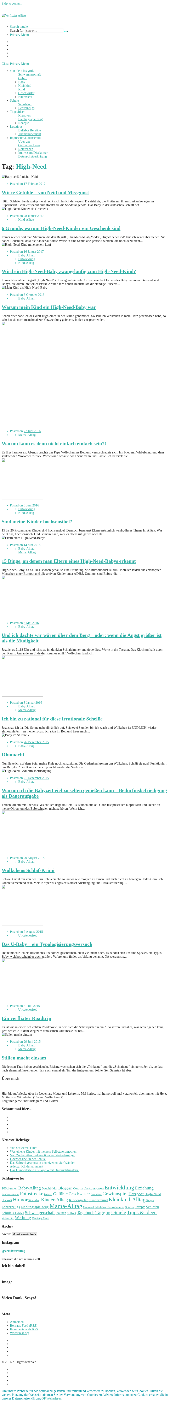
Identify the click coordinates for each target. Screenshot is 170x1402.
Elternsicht (25, 97)
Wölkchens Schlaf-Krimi (28, 870)
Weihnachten (8, 1218)
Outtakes (129, 1207)
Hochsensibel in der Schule (28, 1159)
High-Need (152, 1194)
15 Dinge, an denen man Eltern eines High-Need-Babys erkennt (69, 561)
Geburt (22, 78)
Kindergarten (79, 1200)
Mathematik (89, 1207)
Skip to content (11, 3)
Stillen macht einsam (24, 1058)
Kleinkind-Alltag (127, 1199)
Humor (20, 1199)
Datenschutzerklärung (32, 156)
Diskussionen (94, 1188)
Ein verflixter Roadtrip (26, 1018)
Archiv (6, 1234)
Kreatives (24, 115)
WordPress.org (19, 1333)
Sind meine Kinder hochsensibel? (37, 521)
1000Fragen (9, 1188)
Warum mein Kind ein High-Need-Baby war (49, 307)
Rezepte (23, 123)
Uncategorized (27, 935)
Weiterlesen (54, 1398)
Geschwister (26, 93)
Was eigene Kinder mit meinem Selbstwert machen (43, 1151)
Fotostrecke (31, 1193)
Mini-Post (101, 1207)
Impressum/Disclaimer (32, 152)
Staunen (61, 1213)
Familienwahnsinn (10, 1194)
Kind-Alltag (26, 219)
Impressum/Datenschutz (25, 137)
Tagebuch (86, 1212)
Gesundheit (96, 1194)
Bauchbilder (49, 1188)
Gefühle (60, 1193)
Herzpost (136, 1194)
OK (43, 1398)
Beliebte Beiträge (29, 130)
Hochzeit (7, 1200)
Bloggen (65, 1188)
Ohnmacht (13, 754)
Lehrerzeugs (26, 108)
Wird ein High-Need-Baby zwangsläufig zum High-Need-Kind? (69, 271)
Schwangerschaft (29, 74)
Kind (21, 89)
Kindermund (98, 1200)
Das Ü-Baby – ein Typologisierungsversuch (47, 944)
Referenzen (25, 149)
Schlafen (152, 1207)
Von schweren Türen (23, 1147)
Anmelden (17, 1322)
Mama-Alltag (27, 434)
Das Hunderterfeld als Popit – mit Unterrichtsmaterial (44, 1170)
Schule (14, 100)
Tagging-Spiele (110, 1212)
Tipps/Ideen (17, 111)
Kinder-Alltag (54, 1199)
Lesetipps (16, 126)
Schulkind (25, 104)
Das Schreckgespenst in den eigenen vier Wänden (42, 1162)
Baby (21, 82)
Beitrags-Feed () (23, 1325)
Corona (78, 1188)
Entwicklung (26, 259)
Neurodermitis (115, 1207)
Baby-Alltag (26, 255)
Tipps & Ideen (142, 1212)
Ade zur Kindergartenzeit (26, 1166)
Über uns (24, 141)
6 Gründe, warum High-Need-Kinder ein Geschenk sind (61, 228)
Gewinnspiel (115, 1193)
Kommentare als (24, 1329)
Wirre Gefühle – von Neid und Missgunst (45, 192)
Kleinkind (24, 85)
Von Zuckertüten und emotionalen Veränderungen (42, 1155)
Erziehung (144, 1187)
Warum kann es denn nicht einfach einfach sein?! (54, 443)
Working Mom (40, 1218)
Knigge (150, 1200)
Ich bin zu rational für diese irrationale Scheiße (52, 718)
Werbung (23, 1217)
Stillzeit (71, 1213)
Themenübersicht (29, 134)
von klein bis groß (22, 70)
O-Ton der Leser (29, 145)
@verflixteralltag (13, 1251)
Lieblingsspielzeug (30, 119)
